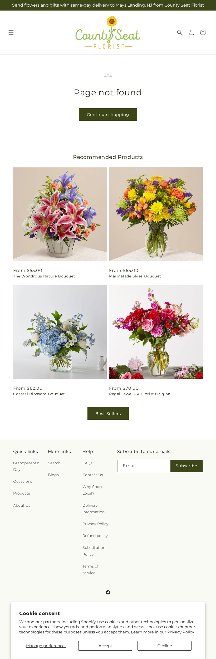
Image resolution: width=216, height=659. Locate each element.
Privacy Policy (180, 631)
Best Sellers (108, 413)
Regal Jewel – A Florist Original (140, 394)
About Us (21, 505)
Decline (164, 645)
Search (54, 463)
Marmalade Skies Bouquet (135, 276)
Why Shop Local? (92, 490)
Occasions (22, 481)
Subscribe (186, 465)
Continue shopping (108, 114)
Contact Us (92, 474)
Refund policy (95, 535)
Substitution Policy (93, 551)
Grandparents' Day (26, 466)
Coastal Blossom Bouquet (39, 394)
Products (21, 493)
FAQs (87, 463)
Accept (105, 645)
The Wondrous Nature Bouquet (44, 276)
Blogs (53, 474)
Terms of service (90, 569)
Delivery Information (93, 508)
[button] (11, 32)
